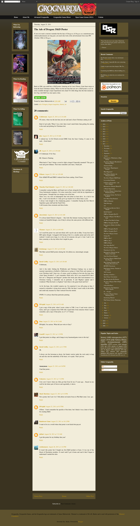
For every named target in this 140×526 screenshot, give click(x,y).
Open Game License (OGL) (84, 17)
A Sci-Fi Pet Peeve (108, 285)
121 (105, 205)
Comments (106, 370)
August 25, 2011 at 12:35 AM (52, 136)
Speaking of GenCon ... (110, 274)
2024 (104, 129)
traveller (104, 344)
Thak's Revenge (108, 203)
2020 (104, 139)
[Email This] (71, 101)
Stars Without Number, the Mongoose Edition (110, 174)
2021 (104, 136)
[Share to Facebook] (77, 101)
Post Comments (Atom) (68, 504)
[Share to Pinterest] (79, 101)
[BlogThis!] (73, 101)
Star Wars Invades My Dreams (111, 279)
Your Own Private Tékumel (111, 256)
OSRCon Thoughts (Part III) (111, 222)
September (107, 153)
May (105, 308)
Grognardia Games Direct (62, 17)
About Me (26, 17)
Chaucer (104, 47)
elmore (62, 104)
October (106, 151)
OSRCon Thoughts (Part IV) (111, 214)
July (105, 303)
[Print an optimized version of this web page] (40, 98)
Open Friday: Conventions (110, 277)
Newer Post (38, 496)
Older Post (90, 496)
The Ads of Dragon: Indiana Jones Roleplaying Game (112, 191)
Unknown (42, 379)
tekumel (124, 344)
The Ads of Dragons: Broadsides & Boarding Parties (113, 162)
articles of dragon (117, 346)
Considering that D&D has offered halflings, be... (113, 70)
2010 (104, 321)
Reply (41, 129)
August (106, 156)
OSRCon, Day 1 (108, 240)
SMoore (42, 174)
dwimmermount (114, 342)
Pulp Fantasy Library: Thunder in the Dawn (112, 269)
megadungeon (119, 348)
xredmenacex (43, 447)
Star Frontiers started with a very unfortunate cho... (112, 58)
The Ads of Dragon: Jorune (111, 233)
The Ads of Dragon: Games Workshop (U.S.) (111, 294)
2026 (104, 124)
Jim (40, 136)
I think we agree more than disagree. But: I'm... (113, 66)
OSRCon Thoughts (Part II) (111, 229)
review (115, 344)
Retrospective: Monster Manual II (112, 186)
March (106, 313)
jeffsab (41, 434)
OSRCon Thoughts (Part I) (110, 231)
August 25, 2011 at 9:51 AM (55, 304)
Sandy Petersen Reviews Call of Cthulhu (112, 208)
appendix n (121, 353)
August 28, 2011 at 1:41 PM (57, 447)
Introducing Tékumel (109, 297)
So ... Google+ (107, 291)
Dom (41, 321)
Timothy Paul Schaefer (47, 187)
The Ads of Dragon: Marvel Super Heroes (112, 282)
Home (16, 17)
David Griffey (43, 261)
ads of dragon (43, 104)
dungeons (111, 353)
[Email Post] (65, 101)
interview (117, 350)
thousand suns (114, 355)
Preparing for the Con (109, 250)
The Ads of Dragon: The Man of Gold (112, 217)
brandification (104, 355)
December (107, 146)
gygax (103, 339)
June (105, 305)
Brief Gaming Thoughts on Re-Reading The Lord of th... (112, 262)
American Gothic (108, 165)
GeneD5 (42, 334)
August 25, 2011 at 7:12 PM (55, 379)
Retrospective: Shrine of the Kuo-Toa (112, 225)
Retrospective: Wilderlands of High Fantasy (113, 158)
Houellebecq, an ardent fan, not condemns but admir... (112, 75)
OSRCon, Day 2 (108, 238)
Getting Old (107, 236)
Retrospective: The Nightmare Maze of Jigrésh (111, 288)
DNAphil (42, 304)
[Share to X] (75, 101)
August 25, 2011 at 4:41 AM (56, 215)
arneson (112, 351)
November (107, 148)
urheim (122, 355)
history (103, 337)
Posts (104, 366)
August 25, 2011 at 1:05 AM (54, 174)
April (105, 310)
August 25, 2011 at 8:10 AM (56, 249)
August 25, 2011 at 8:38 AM (58, 262)
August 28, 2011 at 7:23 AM (53, 434)
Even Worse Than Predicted (111, 198)
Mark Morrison (44, 394)
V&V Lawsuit (107, 272)
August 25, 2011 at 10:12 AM (52, 321)
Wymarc (42, 229)
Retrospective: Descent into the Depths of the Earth (111, 253)
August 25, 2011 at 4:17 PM (57, 347)
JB (40, 151)
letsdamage (43, 249)
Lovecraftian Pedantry (109, 180)
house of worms (105, 348)
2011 (104, 144)
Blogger (80, 522)
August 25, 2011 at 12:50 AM (51, 151)
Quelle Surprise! (108, 212)
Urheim (100, 17)
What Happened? (108, 172)
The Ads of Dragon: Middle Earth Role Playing (112, 259)
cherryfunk (43, 215)
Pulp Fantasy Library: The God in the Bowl (112, 195)
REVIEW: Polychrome (109, 266)
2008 (104, 326)
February (106, 315)
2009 (104, 323)
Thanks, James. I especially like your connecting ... (113, 62)
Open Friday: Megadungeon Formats (111, 168)
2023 (104, 131)
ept (106, 346)
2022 (104, 134)
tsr (65, 104)
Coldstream (43, 117)
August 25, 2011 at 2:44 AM (64, 187)
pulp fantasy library (119, 339)
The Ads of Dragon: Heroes (111, 247)
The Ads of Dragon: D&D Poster (51, 29)
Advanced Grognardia (41, 17)
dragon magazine (53, 104)
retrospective (117, 337)
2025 (104, 126)
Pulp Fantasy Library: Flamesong (112, 300)
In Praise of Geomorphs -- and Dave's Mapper (111, 183)
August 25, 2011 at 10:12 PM (60, 421)
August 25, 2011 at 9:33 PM (59, 394)
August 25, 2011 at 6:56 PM (56, 366)
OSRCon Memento (108, 201)
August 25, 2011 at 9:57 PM (54, 406)
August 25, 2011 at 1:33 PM (54, 334)
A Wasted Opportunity (109, 189)
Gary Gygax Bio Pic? (109, 245)
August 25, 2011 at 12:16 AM (57, 117)
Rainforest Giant (45, 421)
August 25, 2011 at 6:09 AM (54, 230)
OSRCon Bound (108, 243)
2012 (104, 141)
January (106, 318)
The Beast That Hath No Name (111, 220)
